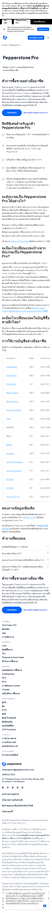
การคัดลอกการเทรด (11, 685)
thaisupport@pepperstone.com (18, 769)
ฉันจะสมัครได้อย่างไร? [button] (12, 553)
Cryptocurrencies (14, 471)
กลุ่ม (4, 633)
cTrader (6, 689)
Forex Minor (11, 375)
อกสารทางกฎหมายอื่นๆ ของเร (15, 871)
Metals (9, 445)
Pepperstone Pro (21, 22)
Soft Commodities (14, 462)
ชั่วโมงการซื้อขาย (10, 661)
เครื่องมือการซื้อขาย (11, 693)
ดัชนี (4, 714)
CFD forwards (9, 729)
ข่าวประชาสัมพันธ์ (10, 755)
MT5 (4, 677)
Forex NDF (11, 384)
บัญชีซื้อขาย (7, 649)
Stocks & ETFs (13, 497)
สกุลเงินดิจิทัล (8, 725)
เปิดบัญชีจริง (12, 113)
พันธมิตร (6, 629)
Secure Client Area (20, 241)
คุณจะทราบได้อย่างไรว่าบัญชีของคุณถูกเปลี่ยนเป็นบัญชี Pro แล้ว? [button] (22, 568)
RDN (40, 868)
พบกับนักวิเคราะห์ (10, 746)
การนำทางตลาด (9, 738)
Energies (10, 453)
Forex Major (12, 367)
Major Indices (12, 393)
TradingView (8, 674)
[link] (4, 29)
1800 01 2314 (29, 517)
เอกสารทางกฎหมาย (10, 794)
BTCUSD (10, 479)
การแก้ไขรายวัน (9, 742)
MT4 (4, 681)
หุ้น (3, 706)
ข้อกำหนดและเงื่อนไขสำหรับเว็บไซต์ (17, 805)
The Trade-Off (9, 625)
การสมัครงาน (8, 637)
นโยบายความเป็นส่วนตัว (12, 800)
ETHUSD (10, 488)
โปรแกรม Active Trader (13, 657)
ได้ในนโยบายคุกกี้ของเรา (28, 903)
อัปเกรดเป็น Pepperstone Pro (35, 113)
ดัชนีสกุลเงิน (7, 721)
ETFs (4, 710)
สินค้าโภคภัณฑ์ (9, 717)
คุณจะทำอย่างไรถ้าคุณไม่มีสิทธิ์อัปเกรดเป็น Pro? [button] (23, 560)
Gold (8, 419)
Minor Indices (12, 401)
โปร (3, 653)
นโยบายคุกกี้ (7, 811)
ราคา (4, 645)
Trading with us (14, 45)
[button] (44, 906)
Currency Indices (14, 410)
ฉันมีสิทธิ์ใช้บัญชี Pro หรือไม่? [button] (15, 547)
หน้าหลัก (5, 22)
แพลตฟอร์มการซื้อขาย (12, 670)
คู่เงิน (4, 702)
